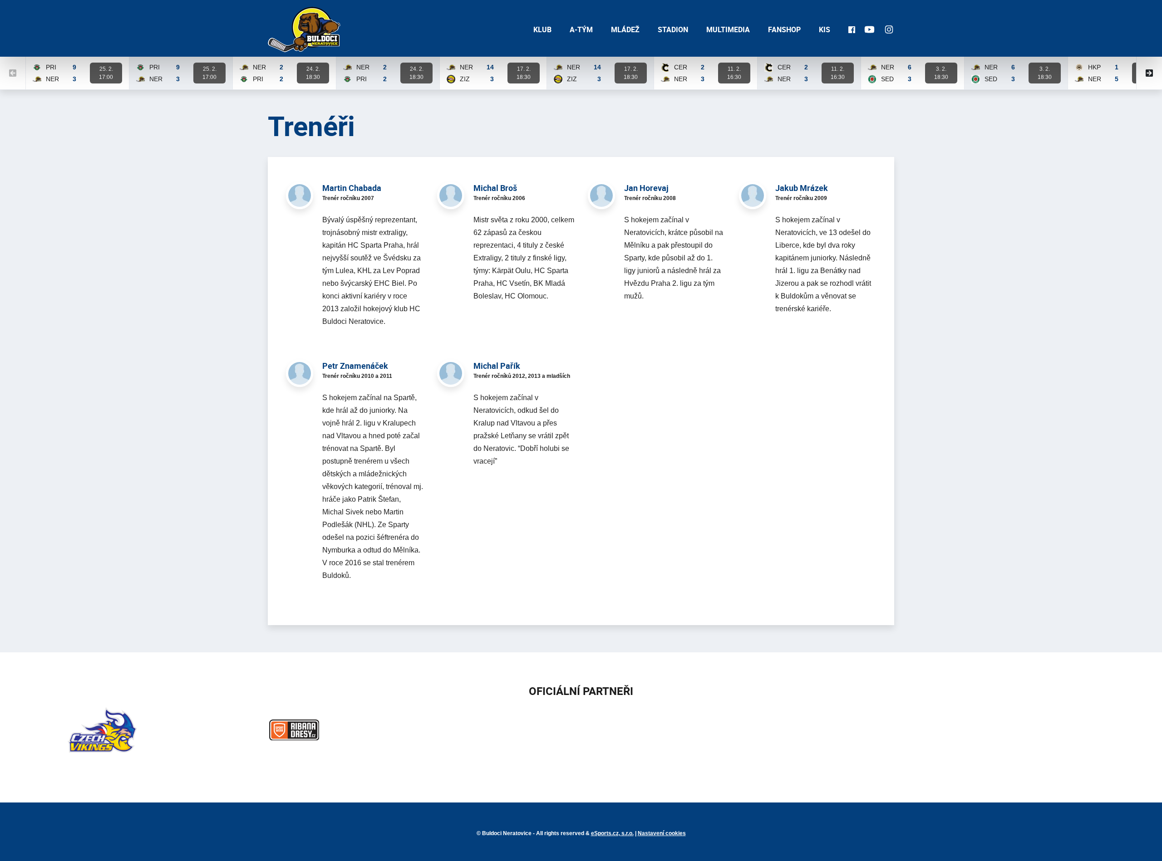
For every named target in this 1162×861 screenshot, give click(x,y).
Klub (542, 29)
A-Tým (581, 29)
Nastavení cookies (662, 833)
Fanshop (784, 29)
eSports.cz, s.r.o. (612, 833)
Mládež (625, 29)
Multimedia (728, 29)
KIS (824, 29)
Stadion (673, 29)
